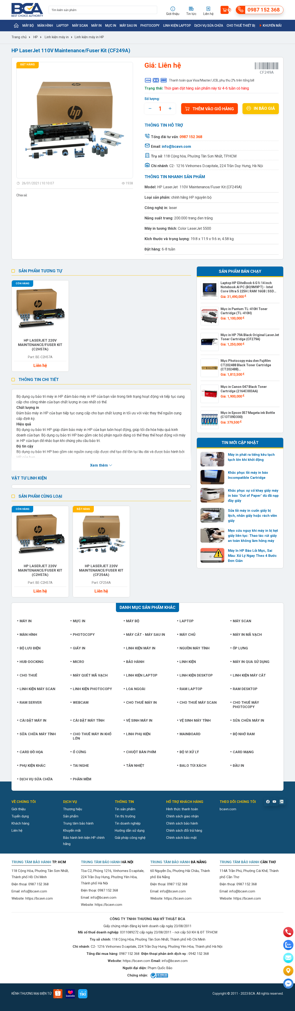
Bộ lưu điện (30, 648)
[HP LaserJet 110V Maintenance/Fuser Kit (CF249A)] (75, 120)
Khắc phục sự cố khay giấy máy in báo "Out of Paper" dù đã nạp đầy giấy (253, 495)
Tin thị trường (125, 816)
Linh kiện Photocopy (92, 689)
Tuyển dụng (20, 816)
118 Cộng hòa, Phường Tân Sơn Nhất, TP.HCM (200, 156)
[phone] (288, 932)
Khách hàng (20, 823)
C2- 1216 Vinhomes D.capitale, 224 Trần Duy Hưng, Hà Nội (216, 166)
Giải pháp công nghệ (130, 838)
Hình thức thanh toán (182, 809)
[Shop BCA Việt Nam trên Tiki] (83, 993)
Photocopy (149, 25)
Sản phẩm (70, 816)
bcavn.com (228, 809)
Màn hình (45, 25)
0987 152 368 (38, 884)
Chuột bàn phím (141, 752)
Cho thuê (28, 675)
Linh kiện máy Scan (37, 689)
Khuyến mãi (272, 25)
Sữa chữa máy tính (38, 734)
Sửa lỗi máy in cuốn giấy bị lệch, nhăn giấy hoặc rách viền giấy (252, 515)
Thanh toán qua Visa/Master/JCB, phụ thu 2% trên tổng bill (211, 80)
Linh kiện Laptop (177, 25)
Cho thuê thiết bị (241, 25)
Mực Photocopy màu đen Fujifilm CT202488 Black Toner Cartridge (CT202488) (246, 365)
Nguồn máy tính (194, 648)
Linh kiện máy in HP (89, 37)
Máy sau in (128, 25)
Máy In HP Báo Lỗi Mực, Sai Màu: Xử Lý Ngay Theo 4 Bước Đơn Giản (252, 556)
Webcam (80, 702)
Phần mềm (82, 779)
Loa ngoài (135, 689)
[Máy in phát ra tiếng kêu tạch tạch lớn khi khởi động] (212, 459)
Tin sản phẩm (125, 809)
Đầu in (238, 766)
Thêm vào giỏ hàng (213, 108)
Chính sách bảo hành (182, 823)
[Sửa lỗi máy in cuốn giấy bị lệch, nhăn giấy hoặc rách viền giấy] (212, 515)
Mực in (110, 25)
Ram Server (31, 702)
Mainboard (190, 734)
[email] (288, 958)
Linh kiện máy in (57, 37)
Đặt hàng (27, 64)
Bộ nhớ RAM (244, 734)
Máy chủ (187, 635)
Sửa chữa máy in (248, 720)
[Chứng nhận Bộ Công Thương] (159, 975)
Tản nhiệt (135, 766)
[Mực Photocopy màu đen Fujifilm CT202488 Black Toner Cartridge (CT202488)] (210, 368)
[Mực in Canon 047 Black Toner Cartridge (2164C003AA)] (210, 394)
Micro (78, 662)
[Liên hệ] (288, 971)
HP (35, 37)
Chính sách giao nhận (182, 816)
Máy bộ (28, 25)
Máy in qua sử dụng (251, 662)
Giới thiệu (19, 809)
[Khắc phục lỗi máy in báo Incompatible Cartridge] (212, 477)
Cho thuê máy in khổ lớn (92, 736)
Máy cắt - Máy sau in (145, 635)
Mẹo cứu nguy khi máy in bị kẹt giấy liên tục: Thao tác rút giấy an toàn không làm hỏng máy (253, 536)
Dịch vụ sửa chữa (208, 25)
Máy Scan (80, 25)
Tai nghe (81, 766)
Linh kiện (188, 662)
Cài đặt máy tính (88, 720)
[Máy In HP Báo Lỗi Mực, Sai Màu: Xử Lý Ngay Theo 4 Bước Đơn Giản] (212, 555)
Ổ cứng (79, 752)
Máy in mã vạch (247, 635)
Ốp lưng (240, 648)
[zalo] (288, 945)
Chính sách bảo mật (181, 838)
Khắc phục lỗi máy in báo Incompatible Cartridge (248, 475)
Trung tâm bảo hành (78, 823)
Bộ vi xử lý (189, 752)
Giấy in (79, 648)
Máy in (96, 25)
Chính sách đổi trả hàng (184, 830)
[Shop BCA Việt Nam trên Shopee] (58, 994)
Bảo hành (135, 662)
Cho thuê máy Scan (198, 702)
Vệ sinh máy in (139, 720)
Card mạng (243, 752)
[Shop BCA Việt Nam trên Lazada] (70, 993)
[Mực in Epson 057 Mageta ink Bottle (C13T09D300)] (210, 420)
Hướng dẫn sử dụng (130, 830)
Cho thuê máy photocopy (246, 704)
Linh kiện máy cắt (249, 675)
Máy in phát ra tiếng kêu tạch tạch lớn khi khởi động (251, 457)
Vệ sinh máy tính (195, 720)
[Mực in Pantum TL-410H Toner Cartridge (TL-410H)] (210, 316)
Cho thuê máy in (141, 702)
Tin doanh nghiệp (128, 823)
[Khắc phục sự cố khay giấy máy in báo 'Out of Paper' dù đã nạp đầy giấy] (212, 495)
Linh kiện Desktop (196, 675)
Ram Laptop (191, 689)
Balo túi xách (193, 766)
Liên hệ (17, 830)
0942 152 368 (199, 954)
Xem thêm (99, 465)
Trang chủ (19, 37)
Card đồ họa (31, 752)
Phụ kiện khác (33, 766)
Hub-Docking (32, 662)
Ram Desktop (245, 689)
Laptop (62, 25)
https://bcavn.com (39, 898)
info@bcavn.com (176, 146)
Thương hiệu (72, 809)
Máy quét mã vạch (90, 675)
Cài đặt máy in (33, 720)
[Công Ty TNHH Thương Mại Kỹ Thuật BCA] (27, 10)
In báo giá (264, 108)
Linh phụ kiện (138, 734)
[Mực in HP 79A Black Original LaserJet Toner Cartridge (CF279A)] (210, 342)
